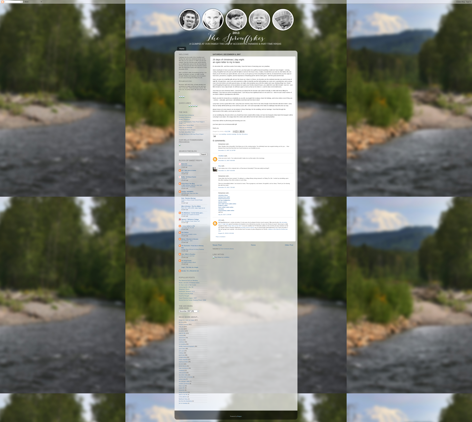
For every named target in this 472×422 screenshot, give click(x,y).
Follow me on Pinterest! (185, 127)
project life (182, 388)
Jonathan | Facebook (185, 117)
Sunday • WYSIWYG (187, 191)
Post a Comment (220, 236)
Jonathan (221, 155)
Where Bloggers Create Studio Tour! (190, 221)
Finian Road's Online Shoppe (187, 129)
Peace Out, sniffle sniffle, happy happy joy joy (193, 208)
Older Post (289, 245)
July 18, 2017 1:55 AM (224, 214)
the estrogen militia (184, 381)
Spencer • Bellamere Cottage (190, 219)
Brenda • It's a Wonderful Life (190, 271)
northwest (181, 342)
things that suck (183, 392)
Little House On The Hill (187, 227)
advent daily (182, 379)
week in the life (183, 394)
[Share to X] (238, 131)
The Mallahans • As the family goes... (192, 213)
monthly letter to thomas (185, 377)
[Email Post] (214, 136)
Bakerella (184, 164)
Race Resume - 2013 (186, 240)
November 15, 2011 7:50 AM (226, 187)
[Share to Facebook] (241, 131)
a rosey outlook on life (188, 226)
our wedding (222, 134)
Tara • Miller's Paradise (188, 254)
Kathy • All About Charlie (188, 177)
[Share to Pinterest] (243, 131)
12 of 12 (181, 364)
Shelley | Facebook (184, 119)
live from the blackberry (185, 401)
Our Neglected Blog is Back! (188, 262)
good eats (182, 355)
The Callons (185, 232)
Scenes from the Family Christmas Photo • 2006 (192, 300)
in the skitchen (183, 396)
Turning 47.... (184, 178)
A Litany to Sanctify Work (186, 293)
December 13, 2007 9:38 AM (226, 170)
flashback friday (183, 399)
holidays (181, 353)
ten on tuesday (183, 403)
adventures (182, 337)
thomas (181, 340)
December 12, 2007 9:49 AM (226, 160)
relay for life (182, 333)
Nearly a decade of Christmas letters (189, 282)
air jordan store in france (247, 227)
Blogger (239, 416)
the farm (181, 329)
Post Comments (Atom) (227, 248)
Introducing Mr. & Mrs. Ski (186, 287)
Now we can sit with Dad (187, 256)
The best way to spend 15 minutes (190, 214)
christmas (181, 370)
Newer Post (217, 245)
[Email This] (234, 131)
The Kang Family (186, 260)
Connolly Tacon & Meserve (186, 115)
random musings (231, 134)
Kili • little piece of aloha (188, 170)
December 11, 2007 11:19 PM (226, 150)
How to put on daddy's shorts (189, 234)
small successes (183, 361)
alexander (181, 390)
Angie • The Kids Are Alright (189, 267)
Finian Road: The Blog (188, 183)
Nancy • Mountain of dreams (189, 239)
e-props (181, 335)
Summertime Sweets (186, 165)
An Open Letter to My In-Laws (187, 285)
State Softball (184, 172)
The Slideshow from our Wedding (188, 280)
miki (219, 220)
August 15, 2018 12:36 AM (226, 233)
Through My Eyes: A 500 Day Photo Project (191, 134)
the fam (239, 134)
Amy (219, 166)
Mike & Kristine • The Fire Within (191, 206)
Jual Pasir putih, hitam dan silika (189, 193)
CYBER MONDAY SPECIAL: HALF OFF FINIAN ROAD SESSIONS (191, 186)
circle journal (182, 372)
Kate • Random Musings (188, 198)
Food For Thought (184, 295)
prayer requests (183, 359)
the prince (245, 134)
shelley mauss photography (186, 346)
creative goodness (184, 383)
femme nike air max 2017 (235, 225)
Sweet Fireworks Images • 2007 (188, 298)
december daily (183, 375)
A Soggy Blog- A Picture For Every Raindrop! (192, 249)
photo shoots (182, 366)
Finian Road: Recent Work (186, 125)
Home (181, 49)
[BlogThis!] (236, 131)
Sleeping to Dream (184, 289)
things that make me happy (186, 320)
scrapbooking (182, 357)
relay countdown (183, 368)
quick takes (182, 348)
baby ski (181, 326)
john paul (181, 350)
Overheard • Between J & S (187, 291)
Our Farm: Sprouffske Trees (187, 132)
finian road (182, 385)
